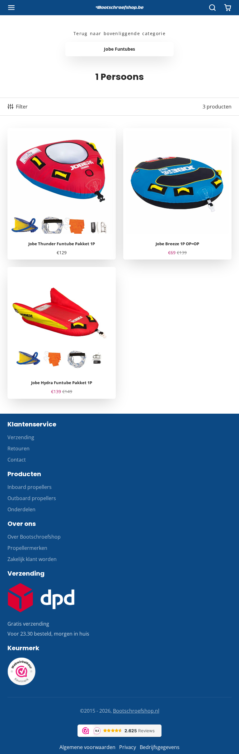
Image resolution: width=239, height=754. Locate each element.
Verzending (20, 437)
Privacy (127, 747)
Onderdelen (21, 509)
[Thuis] (119, 8)
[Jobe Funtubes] (119, 49)
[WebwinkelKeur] (21, 683)
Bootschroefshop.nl (136, 710)
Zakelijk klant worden (32, 559)
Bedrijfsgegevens (160, 747)
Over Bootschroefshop (34, 536)
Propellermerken (27, 548)
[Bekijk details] (41, 598)
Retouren (18, 448)
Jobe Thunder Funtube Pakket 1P (61, 194)
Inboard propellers (29, 487)
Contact (16, 459)
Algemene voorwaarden (87, 747)
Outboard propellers (31, 498)
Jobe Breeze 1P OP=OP (177, 194)
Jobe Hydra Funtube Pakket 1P (61, 333)
